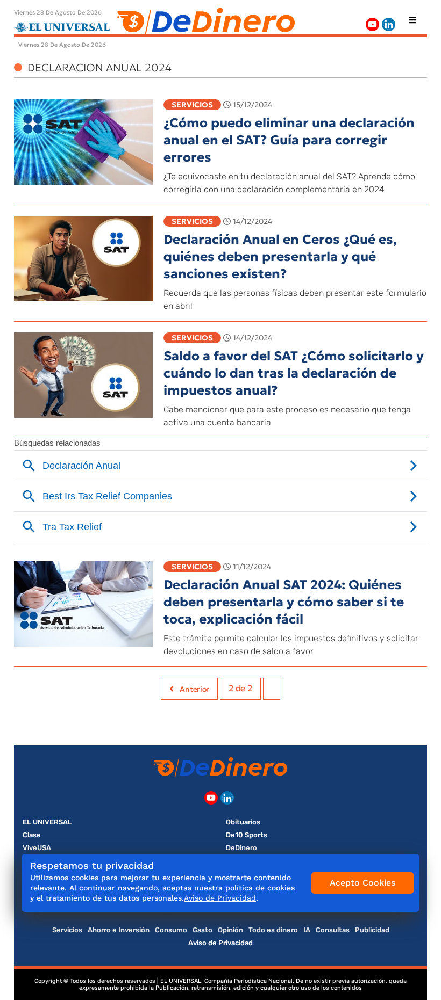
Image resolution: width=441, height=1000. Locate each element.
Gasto (202, 930)
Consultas (333, 930)
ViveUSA (37, 848)
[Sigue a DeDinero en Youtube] (372, 24)
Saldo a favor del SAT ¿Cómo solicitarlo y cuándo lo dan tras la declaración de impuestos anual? (293, 373)
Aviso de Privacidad (220, 943)
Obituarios (243, 822)
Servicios (192, 105)
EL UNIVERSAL (47, 822)
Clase (32, 835)
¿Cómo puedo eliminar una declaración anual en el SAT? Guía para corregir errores (289, 140)
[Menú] (412, 19)
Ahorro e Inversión (119, 930)
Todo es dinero (273, 930)
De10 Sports (246, 835)
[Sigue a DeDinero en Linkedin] (388, 24)
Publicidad (372, 930)
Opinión (230, 930)
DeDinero (241, 848)
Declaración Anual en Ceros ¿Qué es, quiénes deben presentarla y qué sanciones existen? (280, 256)
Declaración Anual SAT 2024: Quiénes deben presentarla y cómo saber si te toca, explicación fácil (283, 602)
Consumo (171, 930)
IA (306, 930)
